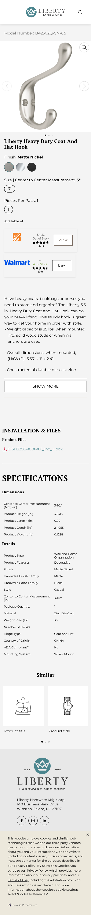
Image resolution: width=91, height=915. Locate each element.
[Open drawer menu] (6, 12)
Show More (46, 386)
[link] (63, 240)
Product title (15, 731)
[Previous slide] (6, 86)
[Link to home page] (42, 774)
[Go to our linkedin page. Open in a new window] (44, 820)
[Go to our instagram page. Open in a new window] (33, 820)
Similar (45, 674)
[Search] (80, 12)
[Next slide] (84, 86)
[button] (22, 904)
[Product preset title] (23, 706)
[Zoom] (84, 47)
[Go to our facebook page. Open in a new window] (21, 820)
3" (9, 188)
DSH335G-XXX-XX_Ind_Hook (35, 449)
